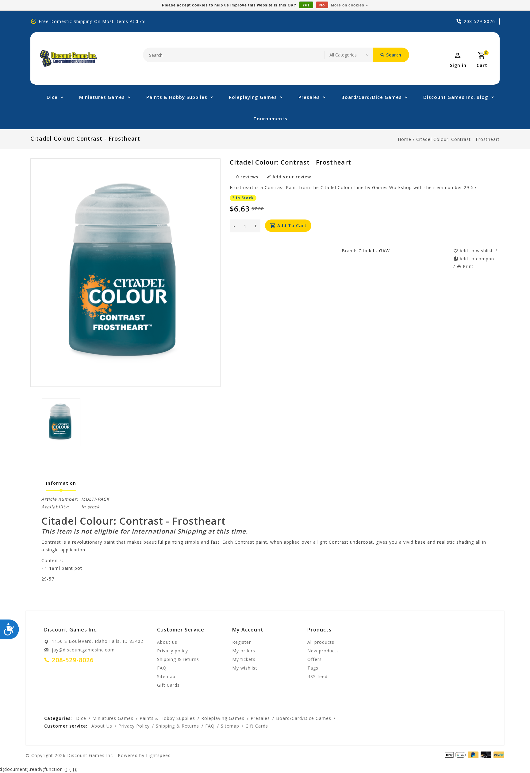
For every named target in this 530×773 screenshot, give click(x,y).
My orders (243, 651)
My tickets (243, 659)
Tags (312, 668)
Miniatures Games (102, 97)
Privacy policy (172, 651)
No (322, 5)
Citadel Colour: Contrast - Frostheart (458, 139)
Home (404, 139)
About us (167, 642)
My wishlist (244, 668)
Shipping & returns (178, 659)
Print (468, 266)
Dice (52, 97)
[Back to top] (511, 754)
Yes (306, 5)
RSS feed (317, 676)
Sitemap (166, 676)
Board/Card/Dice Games (371, 97)
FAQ (162, 668)
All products (320, 642)
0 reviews (247, 177)
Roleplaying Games (253, 97)
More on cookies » (349, 5)
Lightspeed (158, 755)
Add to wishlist (476, 251)
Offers (314, 659)
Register (241, 642)
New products (323, 651)
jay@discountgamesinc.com (83, 650)
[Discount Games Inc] (68, 58)
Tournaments (270, 118)
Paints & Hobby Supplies (176, 97)
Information (61, 483)
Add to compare (477, 259)
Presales (309, 97)
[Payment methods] (497, 755)
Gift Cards (168, 685)
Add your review (291, 177)
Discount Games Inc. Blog (455, 97)
